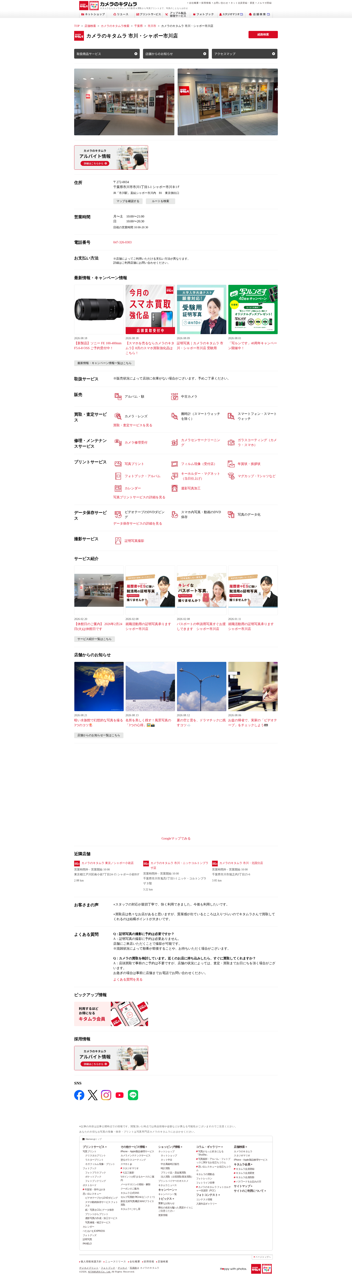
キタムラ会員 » (243, 1164)
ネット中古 (166, 1159)
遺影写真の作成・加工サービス (101, 1218)
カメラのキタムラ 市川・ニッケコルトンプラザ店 (179, 865)
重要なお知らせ (166, 1203)
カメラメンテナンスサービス (136, 1155)
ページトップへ (263, 1257)
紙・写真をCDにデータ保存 (99, 1209)
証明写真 (87, 1239)
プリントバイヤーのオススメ (173, 1181)
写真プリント (90, 1151)
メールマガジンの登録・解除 (136, 1184)
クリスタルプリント (95, 1155)
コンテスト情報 (204, 1199)
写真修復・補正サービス (97, 1222)
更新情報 (162, 1215)
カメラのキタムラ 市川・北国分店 (241, 863)
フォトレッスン (204, 1178)
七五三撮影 (128, 1172)
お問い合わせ (221, 2)
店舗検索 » (240, 1146)
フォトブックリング (95, 1181)
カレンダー (88, 1226)
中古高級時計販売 (170, 1164)
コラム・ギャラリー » (209, 1146)
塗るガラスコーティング (133, 1159)
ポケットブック (93, 1176)
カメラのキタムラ (243, 1151)
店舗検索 (90, 25)
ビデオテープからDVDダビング (101, 1197)
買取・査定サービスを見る (132, 425)
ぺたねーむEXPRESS (94, 1231)
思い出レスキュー (92, 1193)
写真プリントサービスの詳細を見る (139, 497)
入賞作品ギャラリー (206, 1203)
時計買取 (165, 1168)
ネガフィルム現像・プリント (100, 1164)
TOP (77, 25)
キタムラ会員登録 (245, 1169)
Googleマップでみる (176, 838)
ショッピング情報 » (170, 1146)
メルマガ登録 (264, 2)
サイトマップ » (243, 1186)
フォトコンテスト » (208, 1194)
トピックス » (166, 1198)
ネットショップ (166, 1151)
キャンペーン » (167, 1189)
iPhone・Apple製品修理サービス (137, 1151)
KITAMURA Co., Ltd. (99, 1271)
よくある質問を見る (128, 979)
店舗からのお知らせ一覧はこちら (98, 735)
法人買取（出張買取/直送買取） (177, 1176)
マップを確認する (128, 201)
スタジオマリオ (131, 1168)
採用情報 (206, 2)
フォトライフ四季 (205, 1182)
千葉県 (138, 25)
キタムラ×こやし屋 (130, 1209)
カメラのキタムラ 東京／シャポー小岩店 (107, 863)
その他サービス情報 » (134, 1146)
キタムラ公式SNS (130, 1193)
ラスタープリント (94, 1159)
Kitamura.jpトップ (94, 1139)
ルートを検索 (160, 201)
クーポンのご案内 (130, 1188)
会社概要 (194, 2)
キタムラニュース (167, 1185)
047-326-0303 (122, 242)
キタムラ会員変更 (245, 1173)
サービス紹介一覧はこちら (94, 639)
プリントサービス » (95, 1146)
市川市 (152, 25)
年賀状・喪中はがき (95, 1189)
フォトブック (90, 1168)
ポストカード (90, 1185)
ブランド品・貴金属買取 (173, 1172)
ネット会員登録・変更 (243, 2)
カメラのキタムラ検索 (115, 25)
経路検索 (263, 34)
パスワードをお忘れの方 (248, 1181)
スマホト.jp (126, 1164)
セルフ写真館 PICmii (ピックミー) (138, 1197)
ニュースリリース (115, 1261)
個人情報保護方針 (91, 1261)
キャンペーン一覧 (167, 1194)
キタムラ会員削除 (245, 1177)
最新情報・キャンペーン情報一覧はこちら (104, 363)
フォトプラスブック (95, 1172)
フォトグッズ (90, 1235)
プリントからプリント (96, 1214)
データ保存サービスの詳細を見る (137, 523)
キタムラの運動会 (205, 1174)
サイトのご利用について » (250, 1190)
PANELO (87, 1243)
